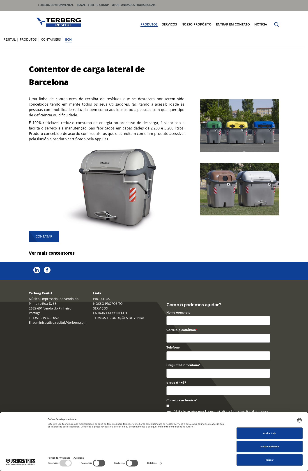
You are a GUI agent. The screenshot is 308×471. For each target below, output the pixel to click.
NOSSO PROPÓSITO (196, 24)
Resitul (9, 39)
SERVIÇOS (169, 24)
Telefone (173, 347)
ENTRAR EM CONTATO (233, 24)
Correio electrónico (181, 330)
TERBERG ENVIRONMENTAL (56, 5)
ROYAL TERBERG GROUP (93, 5)
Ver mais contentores (51, 253)
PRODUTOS (149, 24)
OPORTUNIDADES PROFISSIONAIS (134, 5)
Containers (51, 39)
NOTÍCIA (260, 24)
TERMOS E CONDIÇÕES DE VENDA (118, 318)
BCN (68, 39)
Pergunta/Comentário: (183, 365)
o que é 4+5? (176, 382)
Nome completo (178, 312)
